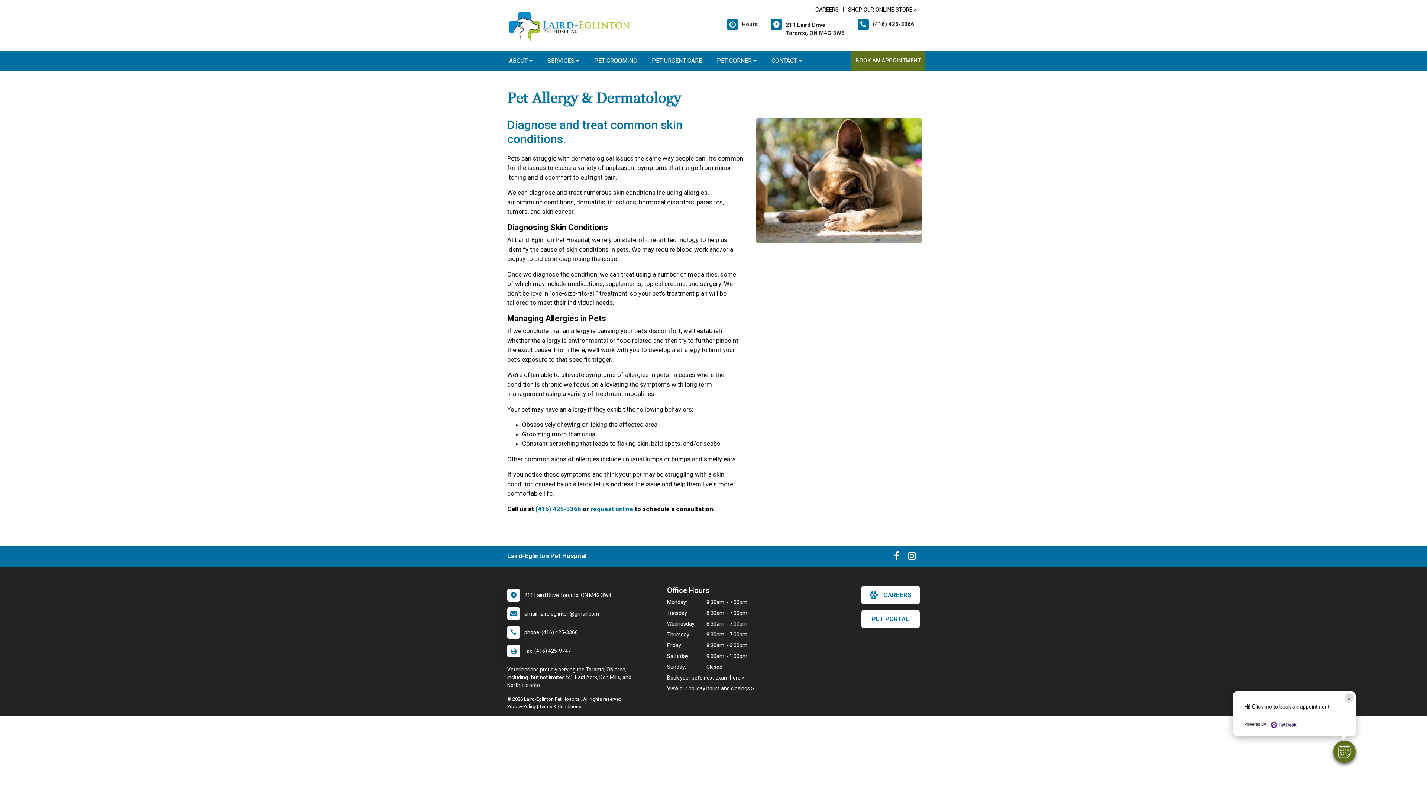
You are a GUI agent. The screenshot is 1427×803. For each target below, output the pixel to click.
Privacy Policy (521, 706)
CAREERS (827, 9)
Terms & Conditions (560, 706)
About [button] (519, 60)
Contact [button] (785, 60)
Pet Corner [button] (735, 60)
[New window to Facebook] (896, 558)
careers (897, 595)
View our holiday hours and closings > (710, 688)
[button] (1344, 752)
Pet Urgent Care (677, 60)
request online (611, 509)
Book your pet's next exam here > (706, 678)
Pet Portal (890, 619)
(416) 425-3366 (558, 509)
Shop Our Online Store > (882, 9)
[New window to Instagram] (912, 558)
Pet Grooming (615, 60)
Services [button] (561, 60)
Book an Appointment (888, 60)
